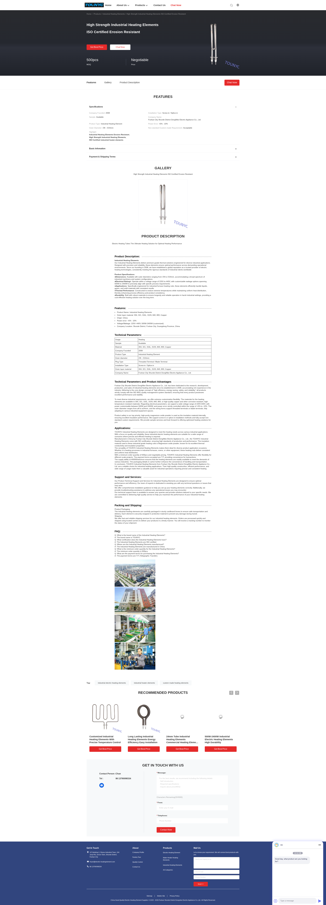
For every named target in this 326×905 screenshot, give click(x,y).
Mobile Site (161, 896)
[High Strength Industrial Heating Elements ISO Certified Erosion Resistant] (213, 44)
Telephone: (162, 816)
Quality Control (137, 862)
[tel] (108, 785)
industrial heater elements (144, 683)
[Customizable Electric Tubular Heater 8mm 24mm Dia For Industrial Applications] (220, 717)
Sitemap (149, 896)
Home (89, 14)
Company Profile (138, 852)
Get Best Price (96, 47)
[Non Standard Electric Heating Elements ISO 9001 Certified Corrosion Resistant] (105, 717)
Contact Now (166, 830)
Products (97, 14)
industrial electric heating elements (112, 683)
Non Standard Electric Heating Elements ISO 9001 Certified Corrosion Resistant (105, 739)
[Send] (320, 901)
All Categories (168, 870)
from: (160, 803)
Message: (162, 773)
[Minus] (319, 844)
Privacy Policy (174, 896)
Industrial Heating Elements (114, 14)
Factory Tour (136, 857)
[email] (101, 785)
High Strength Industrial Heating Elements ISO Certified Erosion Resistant (142, 739)
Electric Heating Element (171, 853)
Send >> (201, 884)
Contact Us (136, 867)
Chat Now (120, 47)
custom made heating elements (175, 683)
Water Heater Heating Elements (170, 859)
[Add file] (275, 901)
